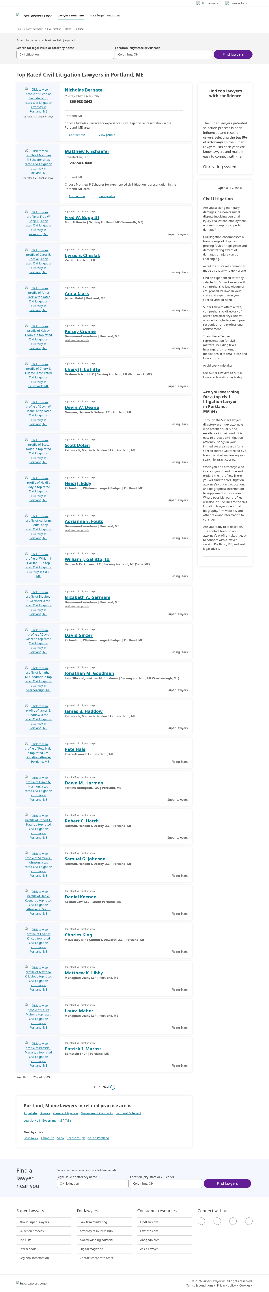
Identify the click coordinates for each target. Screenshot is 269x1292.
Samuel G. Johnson (85, 859)
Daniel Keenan (81, 897)
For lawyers (87, 1210)
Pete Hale (75, 749)
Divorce (45, 1113)
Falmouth (47, 1138)
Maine (68, 29)
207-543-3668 (81, 162)
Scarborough (76, 1138)
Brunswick (31, 1138)
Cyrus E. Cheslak (82, 255)
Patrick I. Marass (83, 1049)
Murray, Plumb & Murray (82, 95)
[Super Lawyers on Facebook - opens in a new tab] (201, 1221)
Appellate (30, 1113)
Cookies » (246, 1285)
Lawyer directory (34, 29)
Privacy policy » (227, 1285)
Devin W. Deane (82, 407)
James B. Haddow (84, 711)
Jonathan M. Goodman (89, 673)
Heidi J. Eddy (78, 483)
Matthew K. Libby (84, 973)
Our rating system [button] (220, 166)
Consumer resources (157, 1210)
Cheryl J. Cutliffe (82, 369)
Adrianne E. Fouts (84, 521)
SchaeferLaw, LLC (77, 157)
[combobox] (65, 54)
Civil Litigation (54, 29)
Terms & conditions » (201, 1285)
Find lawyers (233, 54)
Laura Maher (79, 1011)
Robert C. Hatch (82, 821)
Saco (60, 1138)
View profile (107, 135)
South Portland (98, 1138)
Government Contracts (97, 1113)
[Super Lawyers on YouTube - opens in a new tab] (233, 1221)
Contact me (77, 135)
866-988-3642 (81, 101)
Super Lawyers (30, 1210)
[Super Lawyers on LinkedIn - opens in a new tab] (249, 1221)
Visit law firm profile (77, 340)
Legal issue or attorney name (77, 1177)
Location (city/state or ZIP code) (138, 48)
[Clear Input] (110, 54)
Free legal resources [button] (105, 15)
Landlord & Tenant (128, 1113)
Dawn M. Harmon (84, 783)
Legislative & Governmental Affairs (48, 1120)
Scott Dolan (77, 445)
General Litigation (65, 1113)
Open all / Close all (230, 188)
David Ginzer (79, 635)
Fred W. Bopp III (82, 217)
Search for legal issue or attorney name (45, 48)
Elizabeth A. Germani (87, 597)
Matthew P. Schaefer (87, 151)
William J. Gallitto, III (87, 559)
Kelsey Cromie (80, 331)
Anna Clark (77, 293)
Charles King (78, 935)
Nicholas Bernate (83, 90)
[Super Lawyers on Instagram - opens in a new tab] (217, 1221)
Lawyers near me (71, 15)
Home (19, 29)
